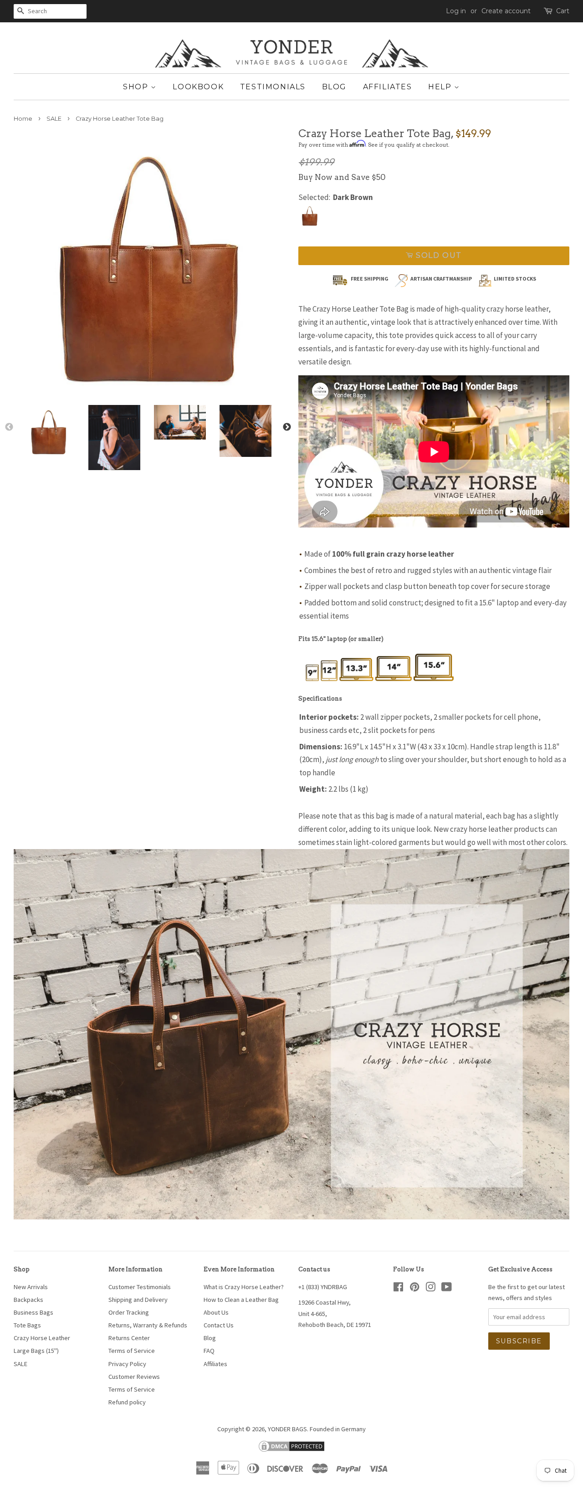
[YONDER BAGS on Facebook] (398, 1289)
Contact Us (219, 1325)
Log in (456, 11)
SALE (53, 118)
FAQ (209, 1351)
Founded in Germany (338, 1429)
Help (441, 86)
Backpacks (28, 1299)
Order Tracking (128, 1312)
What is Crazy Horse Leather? (244, 1287)
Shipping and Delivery (138, 1299)
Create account (506, 11)
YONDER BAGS (287, 1429)
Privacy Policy (127, 1364)
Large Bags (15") (36, 1351)
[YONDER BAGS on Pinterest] (414, 1289)
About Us (216, 1312)
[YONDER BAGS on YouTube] (446, 1289)
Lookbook (198, 86)
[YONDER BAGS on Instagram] (430, 1289)
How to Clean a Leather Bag (241, 1299)
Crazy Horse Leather (42, 1338)
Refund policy (127, 1402)
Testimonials (273, 86)
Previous (9, 427)
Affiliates (387, 86)
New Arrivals (31, 1287)
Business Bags (33, 1312)
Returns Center (129, 1338)
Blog (334, 86)
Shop (137, 86)
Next (287, 427)
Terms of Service (131, 1351)
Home (23, 118)
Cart (562, 11)
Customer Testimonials (139, 1287)
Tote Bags (27, 1325)
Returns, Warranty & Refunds (147, 1325)
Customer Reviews (134, 1376)
